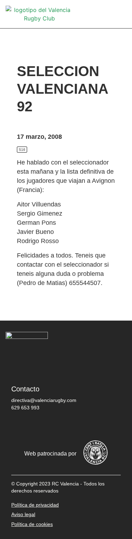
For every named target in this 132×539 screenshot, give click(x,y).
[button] (121, 14)
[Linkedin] (104, 426)
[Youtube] (83, 426)
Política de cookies (32, 524)
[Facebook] (20, 426)
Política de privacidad (35, 505)
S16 (22, 149)
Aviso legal (23, 514)
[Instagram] (62, 426)
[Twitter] (41, 426)
